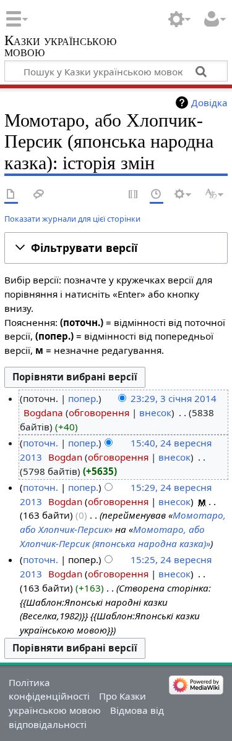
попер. (83, 398)
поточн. (40, 443)
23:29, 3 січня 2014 (174, 398)
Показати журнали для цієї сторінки (72, 218)
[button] (116, 248)
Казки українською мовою (60, 47)
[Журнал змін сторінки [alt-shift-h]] (156, 195)
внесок (155, 412)
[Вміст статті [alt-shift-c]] (11, 195)
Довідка (209, 102)
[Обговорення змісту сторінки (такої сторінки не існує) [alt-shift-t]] (39, 195)
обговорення (99, 412)
